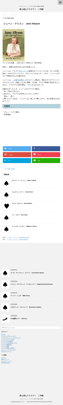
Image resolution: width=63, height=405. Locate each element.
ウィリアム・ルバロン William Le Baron (24, 226)
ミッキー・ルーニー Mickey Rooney (17, 239)
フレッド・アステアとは (8, 349)
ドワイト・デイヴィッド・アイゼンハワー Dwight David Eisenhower (32, 284)
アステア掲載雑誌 (6, 344)
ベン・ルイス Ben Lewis (20, 215)
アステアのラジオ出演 (7, 339)
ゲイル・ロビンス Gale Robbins (22, 203)
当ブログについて (6, 351)
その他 (3, 334)
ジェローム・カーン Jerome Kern (22, 192)
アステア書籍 (5, 346)
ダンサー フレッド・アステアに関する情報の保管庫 (31, 398)
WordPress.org (5, 362)
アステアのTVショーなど (8, 336)
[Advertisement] (31, 132)
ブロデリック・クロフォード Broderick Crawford (26, 307)
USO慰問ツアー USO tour (19, 318)
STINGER (49, 401)
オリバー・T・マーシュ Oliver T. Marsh (24, 180)
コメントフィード (6, 361)
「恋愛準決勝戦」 (18, 80)
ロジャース (25, 71)
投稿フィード (5, 359)
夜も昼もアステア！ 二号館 (31, 9)
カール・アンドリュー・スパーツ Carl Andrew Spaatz (27, 272)
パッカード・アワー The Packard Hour (18, 237)
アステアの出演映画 (7, 341)
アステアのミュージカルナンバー (11, 337)
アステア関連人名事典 (9, 168)
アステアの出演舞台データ (9, 343)
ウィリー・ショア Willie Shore (20, 295)
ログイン (3, 357)
